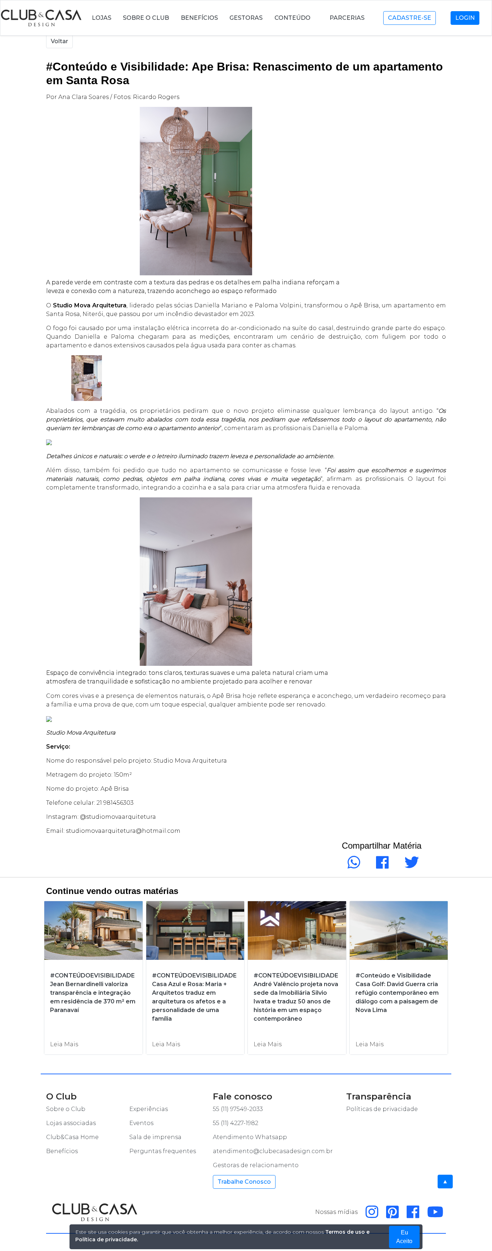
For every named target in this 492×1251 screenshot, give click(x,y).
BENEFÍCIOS (199, 17)
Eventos (141, 1123)
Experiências (148, 1109)
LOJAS (101, 17)
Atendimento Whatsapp (250, 1137)
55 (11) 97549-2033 (238, 1109)
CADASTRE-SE (409, 17)
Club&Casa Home (72, 1137)
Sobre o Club (65, 1109)
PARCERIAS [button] (348, 17)
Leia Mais (64, 1044)
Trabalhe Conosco (244, 1181)
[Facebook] (380, 865)
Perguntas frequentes (162, 1151)
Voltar (59, 41)
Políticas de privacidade (382, 1109)
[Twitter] (410, 865)
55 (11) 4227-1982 (235, 1123)
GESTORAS (246, 17)
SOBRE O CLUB (146, 17)
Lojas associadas (71, 1123)
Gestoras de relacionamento (256, 1165)
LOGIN (465, 17)
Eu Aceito (404, 1236)
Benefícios (62, 1151)
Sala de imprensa (155, 1137)
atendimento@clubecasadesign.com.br (273, 1151)
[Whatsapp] (352, 865)
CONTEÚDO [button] (293, 17)
